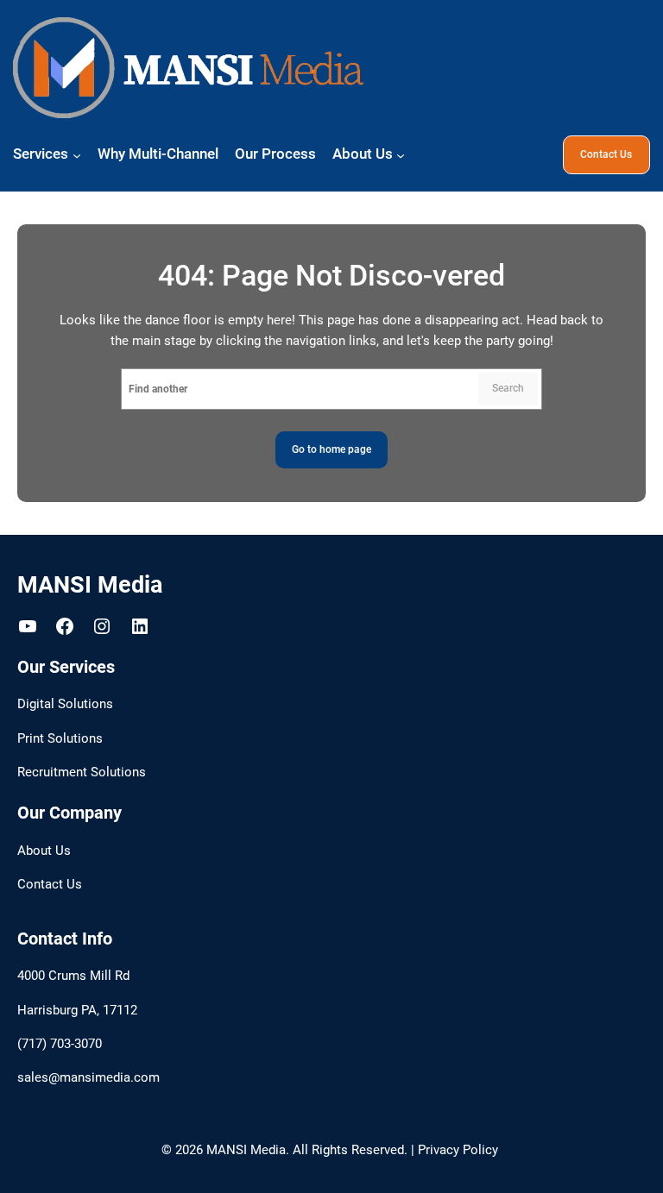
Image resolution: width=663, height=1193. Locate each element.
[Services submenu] (77, 154)
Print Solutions (60, 738)
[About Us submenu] (400, 154)
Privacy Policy (458, 1150)
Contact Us (606, 154)
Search (508, 388)
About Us (44, 851)
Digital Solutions (65, 704)
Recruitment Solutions (81, 772)
